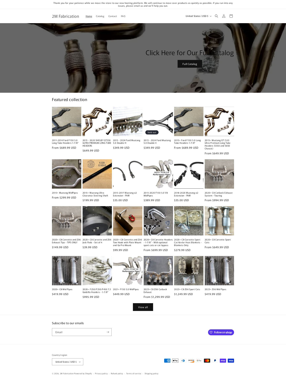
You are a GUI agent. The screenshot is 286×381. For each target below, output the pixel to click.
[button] (216, 16)
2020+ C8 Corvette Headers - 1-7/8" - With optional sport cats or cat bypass (158, 242)
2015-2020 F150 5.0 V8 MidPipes (156, 194)
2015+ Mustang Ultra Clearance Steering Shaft (95, 194)
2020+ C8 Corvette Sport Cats (218, 241)
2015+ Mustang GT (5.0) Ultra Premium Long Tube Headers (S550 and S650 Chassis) (218, 144)
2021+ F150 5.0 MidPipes (126, 289)
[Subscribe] (107, 332)
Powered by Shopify (83, 373)
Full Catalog (190, 64)
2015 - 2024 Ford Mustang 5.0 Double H (126, 142)
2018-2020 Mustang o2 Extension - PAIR (186, 194)
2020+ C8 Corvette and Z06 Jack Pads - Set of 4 (97, 241)
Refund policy (117, 373)
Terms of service (133, 373)
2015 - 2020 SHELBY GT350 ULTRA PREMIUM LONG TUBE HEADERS (97, 143)
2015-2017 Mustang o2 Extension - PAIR (125, 194)
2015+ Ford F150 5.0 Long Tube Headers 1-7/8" (187, 142)
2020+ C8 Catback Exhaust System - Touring (219, 194)
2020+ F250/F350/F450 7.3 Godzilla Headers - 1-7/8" (97, 291)
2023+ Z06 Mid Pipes (215, 289)
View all (143, 307)
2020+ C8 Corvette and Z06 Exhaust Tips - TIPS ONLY (66, 241)
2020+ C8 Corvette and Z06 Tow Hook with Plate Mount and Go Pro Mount (127, 242)
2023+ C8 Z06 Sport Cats (187, 289)
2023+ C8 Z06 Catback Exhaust (155, 291)
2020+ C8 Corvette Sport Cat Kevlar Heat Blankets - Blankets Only (188, 242)
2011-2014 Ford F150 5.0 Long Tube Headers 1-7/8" (65, 142)
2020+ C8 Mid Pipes (62, 289)
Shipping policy (152, 373)
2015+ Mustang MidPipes (65, 192)
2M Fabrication (67, 373)
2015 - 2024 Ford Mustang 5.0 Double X (157, 142)
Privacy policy (101, 373)
